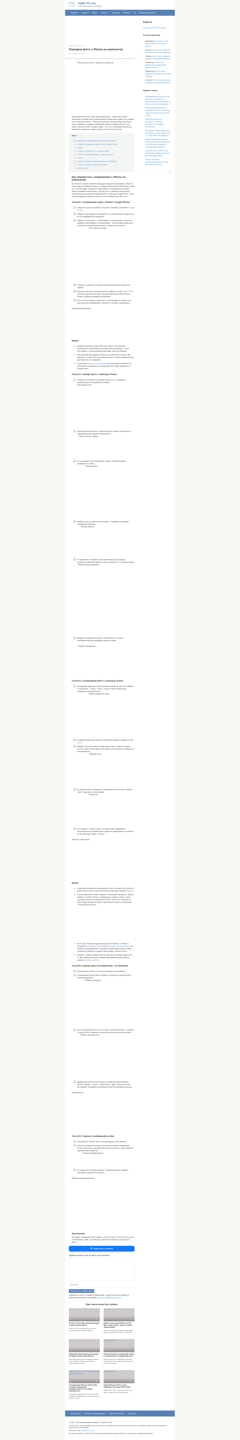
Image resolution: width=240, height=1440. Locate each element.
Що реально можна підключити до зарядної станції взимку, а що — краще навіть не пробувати (158, 133)
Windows (74, 13)
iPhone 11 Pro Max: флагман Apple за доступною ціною (84, 1324)
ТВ (135, 13)
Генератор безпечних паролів (154, 28)
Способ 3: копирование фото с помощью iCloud (95, 154)
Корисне (126, 13)
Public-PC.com (87, 3)
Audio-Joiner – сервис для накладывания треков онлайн (155, 65)
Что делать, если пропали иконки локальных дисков (156, 43)
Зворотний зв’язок (116, 1413)
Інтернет (104, 13)
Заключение (82, 168)
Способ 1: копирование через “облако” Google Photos (97, 144)
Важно (80, 148)
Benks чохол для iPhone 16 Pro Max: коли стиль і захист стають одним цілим (118, 1325)
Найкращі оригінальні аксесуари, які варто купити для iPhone (84, 1355)
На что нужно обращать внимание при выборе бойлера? (158, 73)
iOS (83, 45)
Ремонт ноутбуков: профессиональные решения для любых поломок (156, 161)
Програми (115, 13)
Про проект (132, 1413)
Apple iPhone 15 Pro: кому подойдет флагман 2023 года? (117, 1386)
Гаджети (84, 13)
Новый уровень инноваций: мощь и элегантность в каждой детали (119, 1355)
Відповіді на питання (148, 13)
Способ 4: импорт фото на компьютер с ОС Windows (97, 161)
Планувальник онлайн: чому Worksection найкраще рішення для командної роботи (157, 153)
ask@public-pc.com (87, 1430)
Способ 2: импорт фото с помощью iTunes (93, 151)
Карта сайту (76, 1413)
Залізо (94, 13)
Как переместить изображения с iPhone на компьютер (95, 141)
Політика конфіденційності (94, 1413)
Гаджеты (78, 45)
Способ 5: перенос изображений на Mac (93, 165)
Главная (71, 45)
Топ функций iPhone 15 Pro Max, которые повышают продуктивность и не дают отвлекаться (83, 1388)
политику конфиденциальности (109, 1298)
